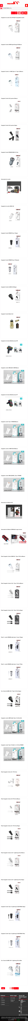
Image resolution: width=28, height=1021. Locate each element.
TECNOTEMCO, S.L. (7, 8)
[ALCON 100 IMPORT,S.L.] (13, 4)
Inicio (2, 997)
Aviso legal (13, 997)
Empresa (3, 1000)
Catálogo (3, 1002)
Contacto (3, 1004)
